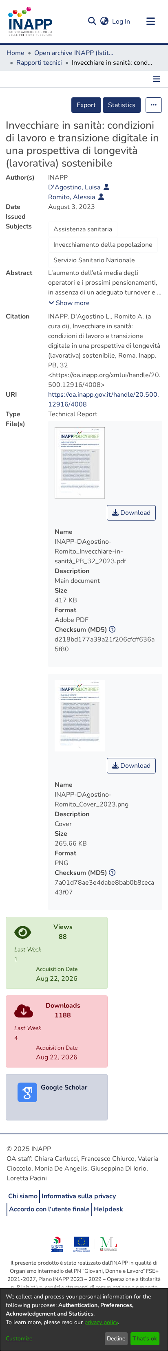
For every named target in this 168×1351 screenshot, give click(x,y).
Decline (116, 1338)
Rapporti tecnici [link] (39, 62)
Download (134, 512)
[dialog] (84, 1319)
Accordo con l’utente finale (49, 1209)
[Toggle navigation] (150, 21)
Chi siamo (23, 1196)
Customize (19, 1338)
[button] (92, 21)
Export (86, 105)
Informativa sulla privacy (79, 1196)
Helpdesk (108, 1209)
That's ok (145, 1338)
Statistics (121, 105)
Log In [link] (121, 21)
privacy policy (101, 1322)
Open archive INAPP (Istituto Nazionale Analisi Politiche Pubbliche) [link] (75, 52)
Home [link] (15, 52)
